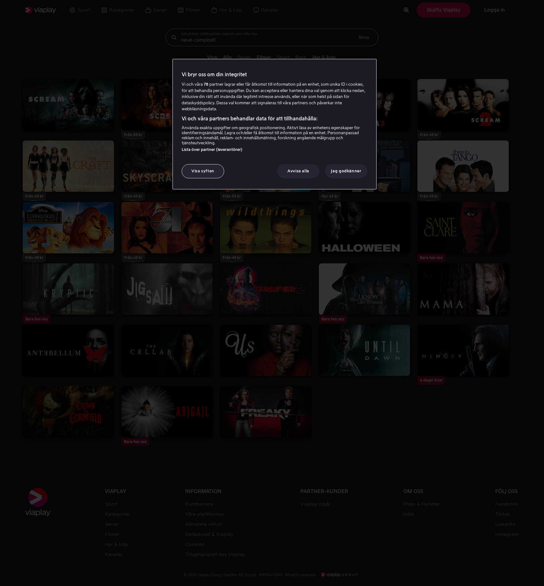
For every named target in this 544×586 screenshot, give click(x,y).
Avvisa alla (298, 171)
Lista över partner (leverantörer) (212, 149)
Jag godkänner (346, 171)
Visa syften (202, 171)
